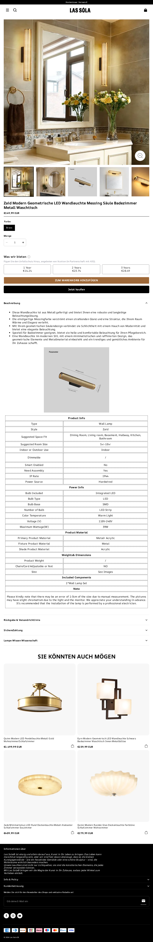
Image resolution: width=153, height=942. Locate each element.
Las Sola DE (14, 937)
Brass (9, 227)
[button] (7, 10)
